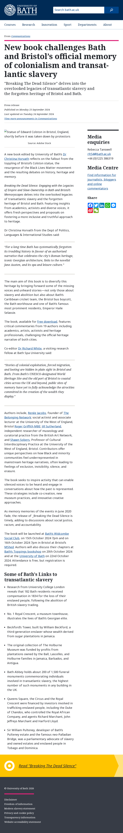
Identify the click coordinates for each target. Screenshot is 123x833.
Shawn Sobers (20, 440)
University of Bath (32, 556)
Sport (67, 25)
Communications (20, 36)
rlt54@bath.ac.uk (99, 154)
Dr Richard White (30, 348)
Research (28, 25)
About (107, 25)
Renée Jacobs (37, 413)
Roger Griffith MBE (27, 426)
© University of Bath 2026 (19, 788)
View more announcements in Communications (30, 118)
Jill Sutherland (51, 426)
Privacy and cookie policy (19, 812)
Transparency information (19, 817)
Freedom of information (18, 804)
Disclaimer (10, 799)
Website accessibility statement (22, 821)
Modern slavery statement (19, 808)
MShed (9, 547)
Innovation (49, 25)
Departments (87, 25)
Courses (10, 25)
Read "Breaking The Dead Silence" (47, 765)
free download (47, 321)
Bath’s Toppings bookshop (22, 551)
